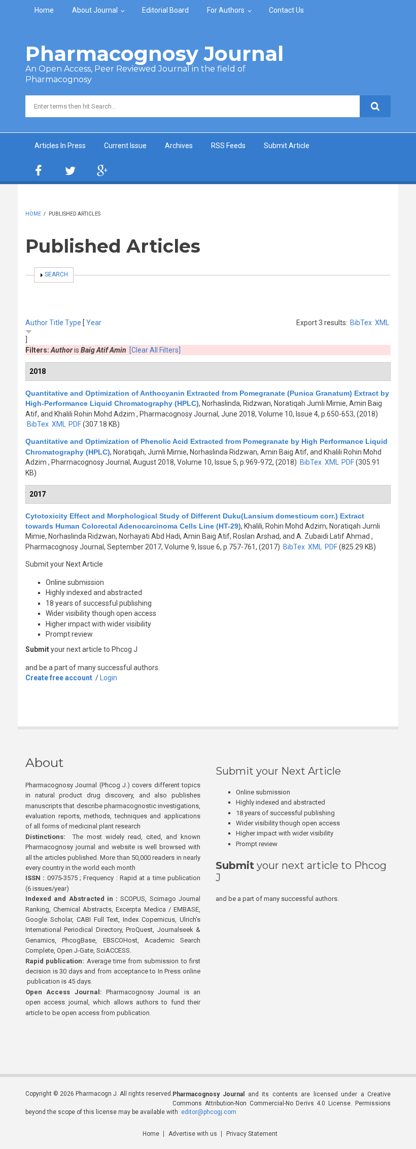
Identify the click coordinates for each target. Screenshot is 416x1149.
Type (73, 323)
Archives (179, 146)
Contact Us (286, 10)
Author (36, 323)
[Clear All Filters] (155, 350)
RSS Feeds (228, 146)
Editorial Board (165, 10)
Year (93, 323)
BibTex (361, 323)
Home (44, 10)
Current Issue (125, 146)
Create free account (58, 678)
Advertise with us (192, 1134)
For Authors (226, 10)
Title (56, 323)
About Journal (95, 10)
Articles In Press (60, 146)
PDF (74, 424)
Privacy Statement (252, 1134)
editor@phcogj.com (208, 1112)
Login (108, 678)
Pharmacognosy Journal (154, 53)
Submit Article (286, 146)
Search (56, 274)
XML (382, 323)
